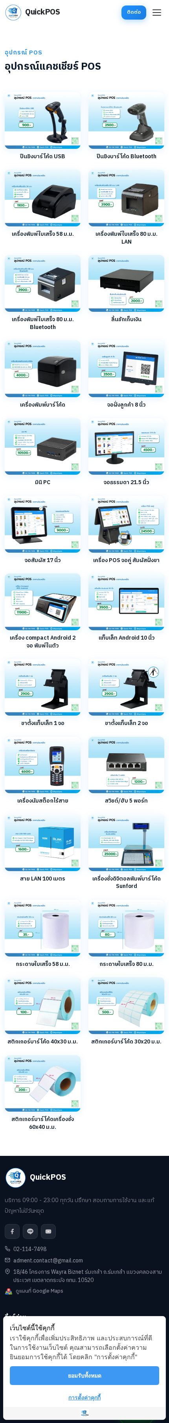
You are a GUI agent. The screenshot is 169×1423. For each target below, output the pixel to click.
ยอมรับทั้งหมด (84, 1375)
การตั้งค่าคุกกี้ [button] (84, 1397)
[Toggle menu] (156, 12)
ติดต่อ (134, 12)
